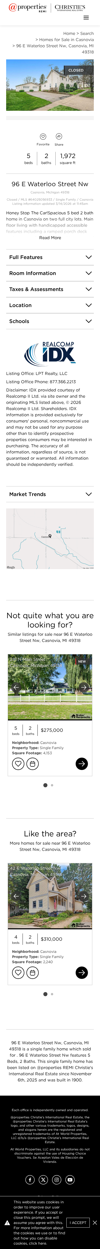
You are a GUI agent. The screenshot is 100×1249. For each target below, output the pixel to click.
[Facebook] (30, 1183)
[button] (50, 538)
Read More (50, 237)
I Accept (78, 1223)
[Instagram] (56, 1183)
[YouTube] (70, 1183)
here (42, 1243)
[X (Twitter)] (43, 1183)
